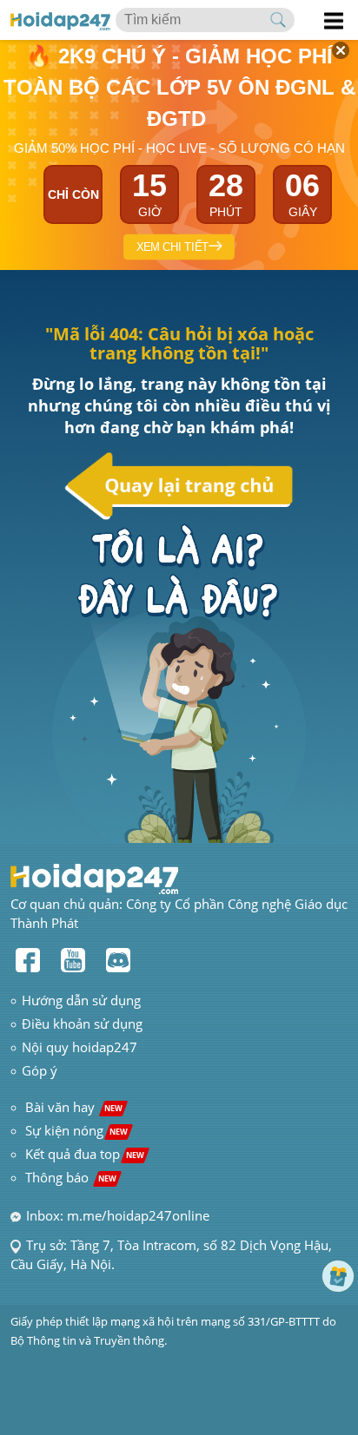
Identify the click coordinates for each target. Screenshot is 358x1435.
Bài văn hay (72, 1107)
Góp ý (39, 1070)
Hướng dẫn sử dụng (81, 1000)
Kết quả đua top (84, 1153)
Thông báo (70, 1177)
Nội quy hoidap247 (79, 1047)
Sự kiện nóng (76, 1130)
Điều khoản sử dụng (82, 1023)
